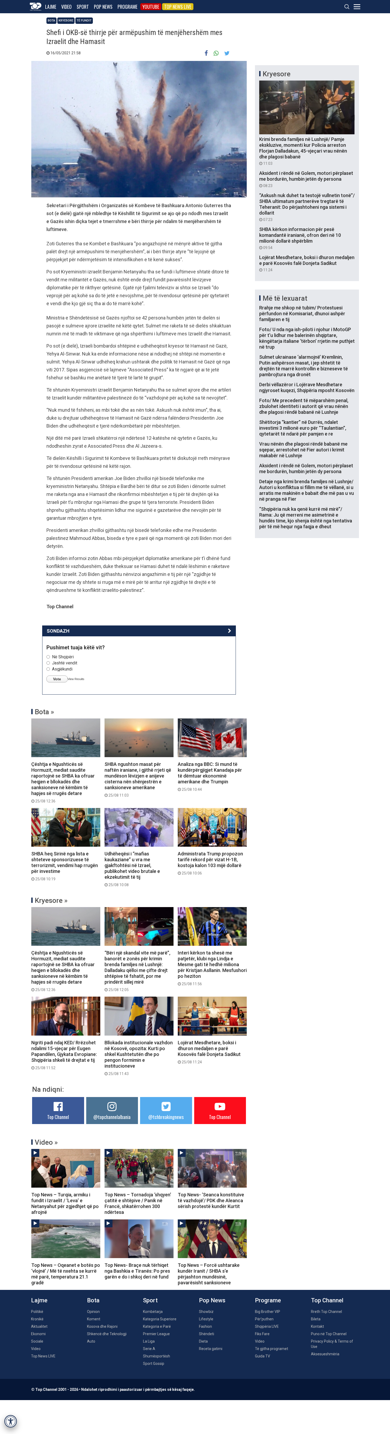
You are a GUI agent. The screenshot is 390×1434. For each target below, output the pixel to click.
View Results (76, 679)
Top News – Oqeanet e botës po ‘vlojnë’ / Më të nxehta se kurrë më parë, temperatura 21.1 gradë (65, 1273)
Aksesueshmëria (325, 1354)
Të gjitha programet (271, 1349)
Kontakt (317, 1326)
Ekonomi (38, 1334)
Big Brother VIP (267, 1311)
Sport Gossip (153, 1363)
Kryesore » (51, 900)
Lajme (50, 6)
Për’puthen (264, 1319)
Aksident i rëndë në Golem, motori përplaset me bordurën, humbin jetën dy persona (306, 179)
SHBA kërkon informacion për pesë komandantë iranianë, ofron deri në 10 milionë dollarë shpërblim (300, 238)
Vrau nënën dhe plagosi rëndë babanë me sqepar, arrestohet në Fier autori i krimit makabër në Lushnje (303, 449)
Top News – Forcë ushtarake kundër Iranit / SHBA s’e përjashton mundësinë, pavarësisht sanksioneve (209, 1273)
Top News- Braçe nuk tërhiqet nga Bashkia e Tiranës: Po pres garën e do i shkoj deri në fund (137, 1271)
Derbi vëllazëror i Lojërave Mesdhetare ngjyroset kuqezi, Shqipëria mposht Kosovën (306, 387)
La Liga (149, 1341)
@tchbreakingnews (166, 1116)
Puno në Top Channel (328, 1334)
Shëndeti (206, 1334)
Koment (93, 1319)
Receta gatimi (210, 1349)
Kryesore (66, 20)
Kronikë (37, 1319)
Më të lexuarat (285, 298)
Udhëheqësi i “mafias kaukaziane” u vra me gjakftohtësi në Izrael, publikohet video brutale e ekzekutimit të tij (132, 869)
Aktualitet (39, 1326)
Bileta (315, 1319)
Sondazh (58, 631)
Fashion (205, 1326)
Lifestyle (206, 1319)
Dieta (203, 1341)
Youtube (150, 6)
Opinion (93, 1311)
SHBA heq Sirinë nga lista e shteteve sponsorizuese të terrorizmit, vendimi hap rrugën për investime (64, 866)
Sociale (37, 1341)
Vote (57, 679)
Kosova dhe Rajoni (102, 1326)
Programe (127, 6)
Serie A (149, 1349)
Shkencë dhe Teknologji (107, 1334)
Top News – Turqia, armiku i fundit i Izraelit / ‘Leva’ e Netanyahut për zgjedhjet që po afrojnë (65, 1203)
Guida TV (262, 1356)
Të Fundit (84, 20)
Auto (91, 1341)
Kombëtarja (153, 1311)
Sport (83, 6)
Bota (51, 20)
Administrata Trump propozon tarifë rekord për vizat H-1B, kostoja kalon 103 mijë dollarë (210, 863)
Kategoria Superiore (159, 1319)
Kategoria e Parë (157, 1326)
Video (66, 6)
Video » (46, 1142)
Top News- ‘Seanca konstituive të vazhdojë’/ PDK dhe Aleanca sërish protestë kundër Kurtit (211, 1200)
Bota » (44, 712)
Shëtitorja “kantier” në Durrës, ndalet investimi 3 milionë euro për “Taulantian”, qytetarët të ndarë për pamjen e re (302, 428)
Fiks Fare (262, 1334)
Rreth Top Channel (326, 1311)
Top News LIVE (177, 6)
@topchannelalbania (112, 1116)
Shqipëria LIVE (267, 1326)
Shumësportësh (156, 1356)
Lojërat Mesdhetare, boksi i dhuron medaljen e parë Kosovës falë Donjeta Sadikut (209, 1052)
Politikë (37, 1311)
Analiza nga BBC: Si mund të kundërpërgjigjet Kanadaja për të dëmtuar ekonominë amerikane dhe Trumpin (210, 776)
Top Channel (58, 1116)
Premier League (156, 1334)
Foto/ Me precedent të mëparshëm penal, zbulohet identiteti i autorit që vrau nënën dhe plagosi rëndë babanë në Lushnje (303, 406)
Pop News (103, 6)
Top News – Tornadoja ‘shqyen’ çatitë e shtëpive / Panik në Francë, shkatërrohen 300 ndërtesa (138, 1203)
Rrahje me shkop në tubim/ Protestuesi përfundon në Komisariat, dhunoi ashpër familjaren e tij (302, 313)
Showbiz (206, 1311)
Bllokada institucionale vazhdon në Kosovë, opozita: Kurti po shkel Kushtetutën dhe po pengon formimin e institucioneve (139, 1058)
